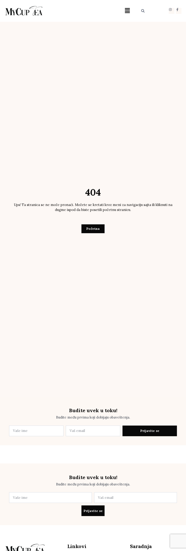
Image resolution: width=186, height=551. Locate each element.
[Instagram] (171, 11)
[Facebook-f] (178, 11)
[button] (127, 11)
